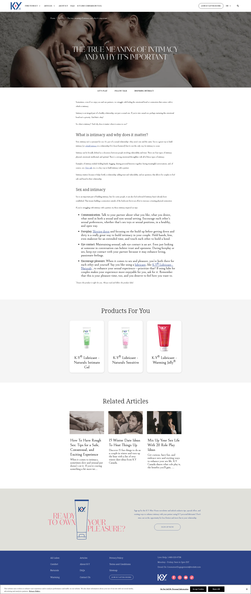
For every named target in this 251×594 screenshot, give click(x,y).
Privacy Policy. (34, 591)
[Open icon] (238, 6)
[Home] (16, 6)
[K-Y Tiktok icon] (192, 577)
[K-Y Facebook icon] (174, 577)
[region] (125, 589)
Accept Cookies (198, 589)
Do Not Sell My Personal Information (174, 589)
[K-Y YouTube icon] (186, 577)
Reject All (216, 589)
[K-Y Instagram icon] (180, 577)
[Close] (247, 589)
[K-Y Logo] (163, 577)
